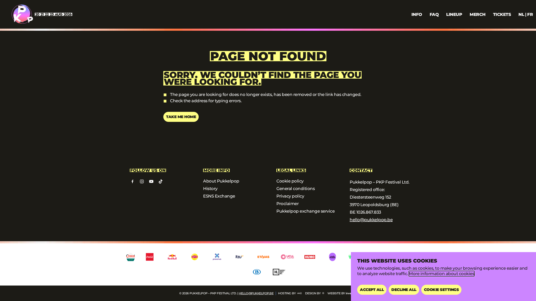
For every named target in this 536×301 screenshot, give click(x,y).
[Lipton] (194, 257)
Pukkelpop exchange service (305, 211)
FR (530, 14)
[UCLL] (287, 257)
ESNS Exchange (219, 196)
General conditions (295, 188)
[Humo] (310, 257)
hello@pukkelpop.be (371, 219)
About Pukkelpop (221, 181)
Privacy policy (290, 196)
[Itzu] (239, 257)
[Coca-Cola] (150, 257)
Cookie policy (290, 181)
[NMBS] (257, 272)
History (210, 188)
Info (416, 14)
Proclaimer (287, 203)
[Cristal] (130, 257)
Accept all (372, 289)
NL (521, 14)
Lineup (454, 14)
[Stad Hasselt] (279, 272)
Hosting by (287, 293)
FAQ (434, 14)
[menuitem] (521, 14)
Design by (313, 293)
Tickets (502, 14)
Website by (336, 293)
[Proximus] (217, 257)
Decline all (403, 289)
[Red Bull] (172, 257)
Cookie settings (441, 289)
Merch (478, 14)
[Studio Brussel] (332, 257)
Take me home (181, 117)
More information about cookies (441, 273)
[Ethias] (263, 257)
